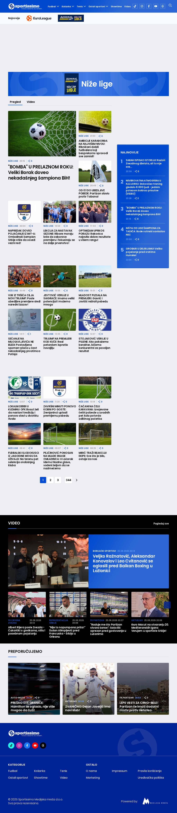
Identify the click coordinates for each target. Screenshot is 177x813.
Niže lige (13, 161)
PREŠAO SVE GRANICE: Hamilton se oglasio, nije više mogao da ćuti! (33, 706)
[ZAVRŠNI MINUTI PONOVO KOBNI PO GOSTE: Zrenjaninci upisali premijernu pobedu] (59, 387)
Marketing (93, 777)
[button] (167, 604)
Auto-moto (18, 697)
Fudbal (52, 6)
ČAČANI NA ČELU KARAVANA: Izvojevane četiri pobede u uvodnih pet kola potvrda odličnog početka (94, 412)
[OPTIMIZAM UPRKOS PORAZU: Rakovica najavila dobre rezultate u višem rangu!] (95, 212)
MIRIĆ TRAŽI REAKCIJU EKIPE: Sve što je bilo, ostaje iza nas (93, 456)
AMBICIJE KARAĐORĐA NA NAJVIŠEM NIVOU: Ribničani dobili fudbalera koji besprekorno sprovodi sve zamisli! (93, 148)
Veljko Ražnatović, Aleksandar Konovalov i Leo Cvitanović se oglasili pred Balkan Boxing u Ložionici (124, 563)
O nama (91, 771)
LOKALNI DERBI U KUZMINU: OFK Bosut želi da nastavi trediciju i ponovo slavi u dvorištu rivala (23, 412)
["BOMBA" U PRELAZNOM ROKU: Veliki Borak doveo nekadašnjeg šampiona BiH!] (42, 133)
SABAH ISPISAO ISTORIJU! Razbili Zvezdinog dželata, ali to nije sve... (145, 163)
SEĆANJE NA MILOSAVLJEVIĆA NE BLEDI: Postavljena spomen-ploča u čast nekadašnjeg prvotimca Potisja (24, 346)
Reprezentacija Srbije (58, 621)
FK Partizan (97, 620)
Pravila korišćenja (149, 771)
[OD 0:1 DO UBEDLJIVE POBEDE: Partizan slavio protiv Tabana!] (95, 171)
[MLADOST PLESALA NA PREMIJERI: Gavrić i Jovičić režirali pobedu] (95, 276)
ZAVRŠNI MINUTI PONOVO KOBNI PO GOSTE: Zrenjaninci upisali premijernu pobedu (59, 411)
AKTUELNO (137, 620)
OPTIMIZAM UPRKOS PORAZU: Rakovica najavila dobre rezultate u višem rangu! (94, 235)
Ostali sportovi (96, 6)
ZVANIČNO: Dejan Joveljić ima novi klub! (87, 708)
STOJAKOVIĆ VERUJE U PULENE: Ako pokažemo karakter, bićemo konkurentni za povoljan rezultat (94, 345)
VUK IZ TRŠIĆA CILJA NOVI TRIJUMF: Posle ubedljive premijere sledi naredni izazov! (24, 300)
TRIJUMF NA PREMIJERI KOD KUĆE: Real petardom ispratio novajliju (57, 343)
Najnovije (14, 18)
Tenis (80, 6)
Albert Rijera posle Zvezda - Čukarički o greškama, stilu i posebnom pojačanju (26, 630)
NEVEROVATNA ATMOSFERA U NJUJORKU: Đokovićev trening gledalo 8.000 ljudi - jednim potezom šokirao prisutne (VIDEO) (144, 187)
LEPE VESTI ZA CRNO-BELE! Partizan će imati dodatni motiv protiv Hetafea (139, 706)
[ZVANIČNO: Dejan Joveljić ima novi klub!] (88, 689)
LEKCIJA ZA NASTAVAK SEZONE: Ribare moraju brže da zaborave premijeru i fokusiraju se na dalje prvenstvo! (59, 237)
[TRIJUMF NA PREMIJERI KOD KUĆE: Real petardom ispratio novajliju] (59, 320)
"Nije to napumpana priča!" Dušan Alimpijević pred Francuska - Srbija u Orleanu (67, 632)
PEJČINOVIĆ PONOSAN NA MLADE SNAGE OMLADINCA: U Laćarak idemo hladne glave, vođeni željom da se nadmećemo (58, 460)
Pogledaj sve (161, 523)
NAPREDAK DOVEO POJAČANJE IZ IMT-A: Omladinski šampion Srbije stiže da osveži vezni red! (22, 237)
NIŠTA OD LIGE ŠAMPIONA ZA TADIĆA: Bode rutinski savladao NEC (145, 231)
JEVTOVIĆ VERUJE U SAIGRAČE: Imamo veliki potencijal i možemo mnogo (58, 300)
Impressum (119, 771)
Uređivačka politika (151, 777)
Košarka (66, 6)
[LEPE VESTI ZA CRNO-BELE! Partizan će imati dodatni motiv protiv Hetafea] (143, 689)
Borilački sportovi (104, 551)
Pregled (15, 102)
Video (127, 6)
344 (68, 480)
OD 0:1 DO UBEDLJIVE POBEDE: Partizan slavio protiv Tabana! (94, 193)
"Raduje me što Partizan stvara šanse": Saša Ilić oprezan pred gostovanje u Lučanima (108, 629)
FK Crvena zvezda (14, 621)
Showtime (116, 6)
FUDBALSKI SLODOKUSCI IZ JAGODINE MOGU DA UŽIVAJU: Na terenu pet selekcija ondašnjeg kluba (23, 459)
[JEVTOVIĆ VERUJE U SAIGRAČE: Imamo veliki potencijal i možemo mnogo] (59, 276)
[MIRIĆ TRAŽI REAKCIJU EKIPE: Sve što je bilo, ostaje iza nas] (95, 434)
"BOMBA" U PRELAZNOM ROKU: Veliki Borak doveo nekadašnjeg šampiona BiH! (40, 172)
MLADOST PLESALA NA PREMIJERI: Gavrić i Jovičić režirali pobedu (93, 298)
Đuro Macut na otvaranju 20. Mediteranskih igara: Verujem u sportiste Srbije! (150, 627)
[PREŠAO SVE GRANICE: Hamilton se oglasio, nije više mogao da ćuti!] (34, 689)
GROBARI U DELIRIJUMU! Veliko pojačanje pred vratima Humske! (144, 252)
